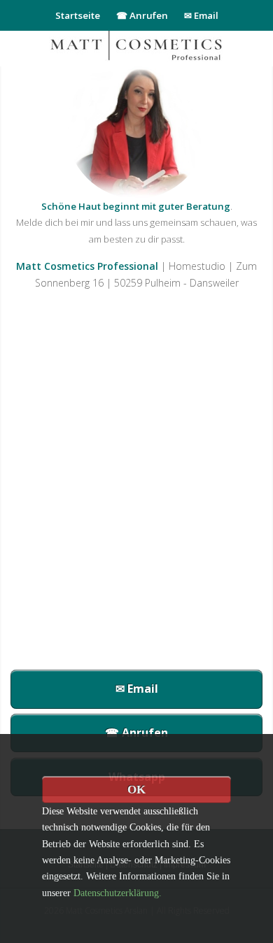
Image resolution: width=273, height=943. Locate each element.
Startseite (77, 15)
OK (136, 789)
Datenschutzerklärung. (118, 893)
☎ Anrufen (142, 15)
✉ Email (201, 15)
